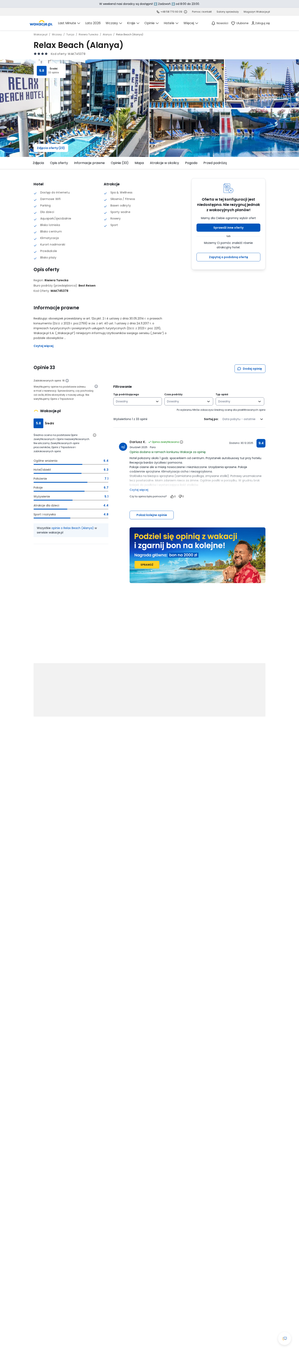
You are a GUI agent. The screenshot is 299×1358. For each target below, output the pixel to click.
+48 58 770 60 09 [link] (171, 11)
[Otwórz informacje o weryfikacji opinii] (96, 386)
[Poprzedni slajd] (31, 163)
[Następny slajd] (268, 163)
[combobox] (135, 401)
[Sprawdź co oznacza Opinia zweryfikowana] (181, 442)
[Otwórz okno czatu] (284, 1338)
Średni (53, 68)
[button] (228, 228)
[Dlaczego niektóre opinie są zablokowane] (67, 380)
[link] (41, 23)
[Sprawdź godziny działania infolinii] (185, 11)
